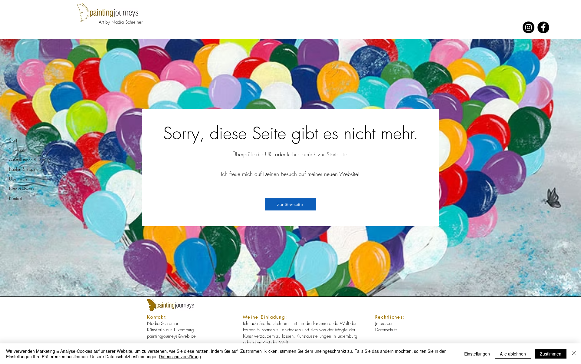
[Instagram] (528, 27)
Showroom (18, 150)
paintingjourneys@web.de (171, 336)
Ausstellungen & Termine (30, 159)
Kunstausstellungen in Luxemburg (327, 336)
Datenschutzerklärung (180, 356)
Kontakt (15, 198)
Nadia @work (21, 188)
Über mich (18, 179)
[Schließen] (573, 353)
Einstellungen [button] (477, 354)
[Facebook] (543, 27)
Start (13, 140)
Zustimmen (550, 354)
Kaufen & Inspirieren (26, 169)
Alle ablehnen (513, 354)
